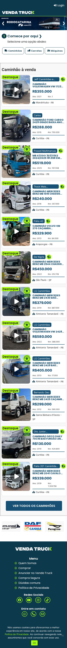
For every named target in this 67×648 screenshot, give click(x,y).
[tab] (13, 50)
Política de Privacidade (17, 634)
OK (34, 643)
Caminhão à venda (19, 69)
